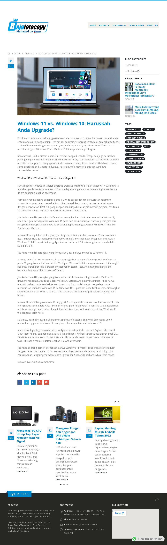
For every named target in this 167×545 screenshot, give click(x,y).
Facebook (19, 382)
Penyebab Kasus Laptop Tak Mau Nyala (106, 431)
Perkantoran (133, 150)
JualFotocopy (133, 146)
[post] (129, 86)
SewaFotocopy (133, 163)
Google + (39, 382)
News (146, 146)
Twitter (26, 382)
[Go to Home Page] (9, 53)
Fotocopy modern (135, 138)
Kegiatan (132, 71)
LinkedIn (33, 382)
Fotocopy (149, 129)
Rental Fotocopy (135, 159)
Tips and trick (133, 171)
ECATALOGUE (119, 25)
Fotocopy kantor (135, 133)
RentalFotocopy (134, 154)
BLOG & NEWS (136, 25)
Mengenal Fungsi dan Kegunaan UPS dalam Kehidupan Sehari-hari (29, 435)
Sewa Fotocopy (134, 167)
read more (22, 479)
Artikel (131, 64)
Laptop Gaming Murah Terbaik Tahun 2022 (66, 431)
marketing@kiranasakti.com (83, 524)
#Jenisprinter (133, 129)
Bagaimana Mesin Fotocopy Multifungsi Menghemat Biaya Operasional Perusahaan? (140, 89)
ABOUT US (152, 25)
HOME (93, 25)
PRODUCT (104, 25)
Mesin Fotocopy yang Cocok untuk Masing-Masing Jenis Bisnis (147, 109)
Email (46, 382)
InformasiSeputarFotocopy (140, 142)
